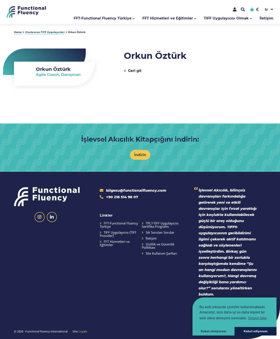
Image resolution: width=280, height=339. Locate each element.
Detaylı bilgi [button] (257, 318)
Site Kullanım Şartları (161, 253)
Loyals (83, 331)
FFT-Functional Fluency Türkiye (102, 18)
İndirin (140, 154)
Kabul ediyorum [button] (255, 331)
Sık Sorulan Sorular (160, 232)
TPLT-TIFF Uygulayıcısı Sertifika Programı (160, 225)
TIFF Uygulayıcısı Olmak (226, 18)
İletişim (266, 18)
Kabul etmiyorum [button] (213, 331)
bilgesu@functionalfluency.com (135, 190)
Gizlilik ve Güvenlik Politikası (158, 246)
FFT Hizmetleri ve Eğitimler (167, 18)
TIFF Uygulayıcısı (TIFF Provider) (118, 234)
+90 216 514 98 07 (121, 197)
